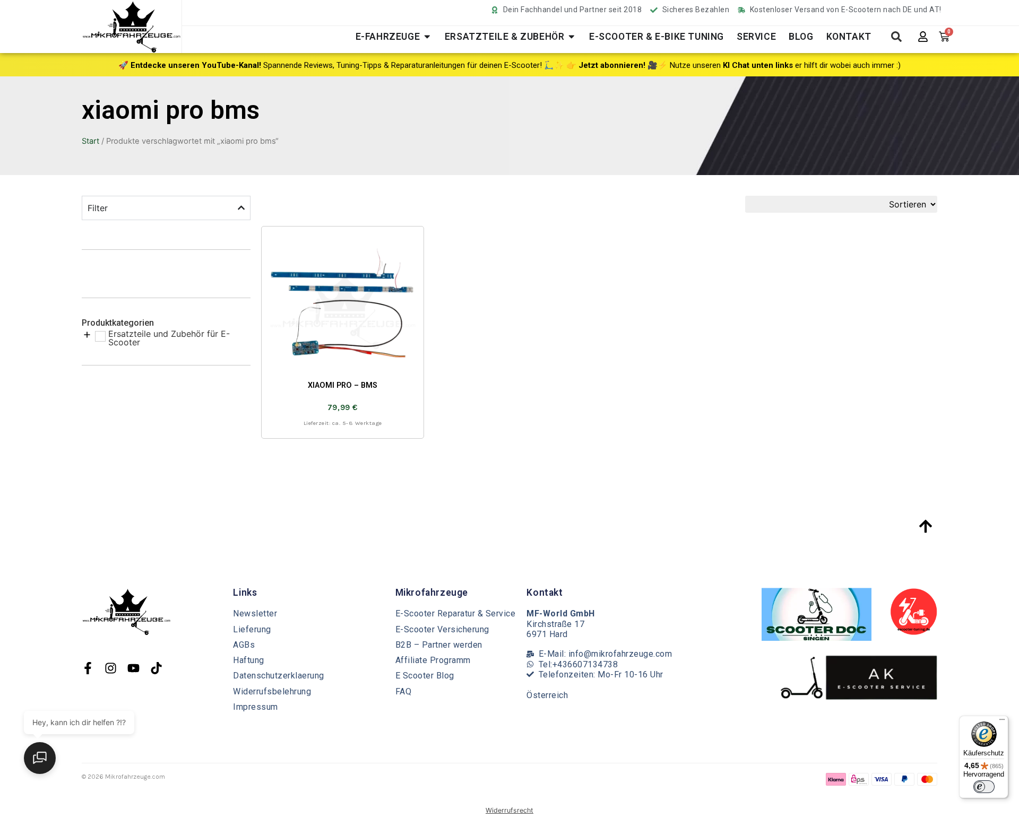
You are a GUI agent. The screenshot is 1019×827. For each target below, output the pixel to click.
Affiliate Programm (433, 660)
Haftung (248, 660)
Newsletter (255, 613)
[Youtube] (133, 668)
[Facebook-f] (88, 668)
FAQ (403, 691)
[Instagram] (111, 668)
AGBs (244, 645)
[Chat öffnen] (40, 758)
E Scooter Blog (424, 676)
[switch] (984, 786)
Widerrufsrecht (509, 810)
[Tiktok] (156, 668)
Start (90, 141)
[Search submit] (896, 36)
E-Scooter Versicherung (442, 629)
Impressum (255, 707)
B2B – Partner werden (438, 645)
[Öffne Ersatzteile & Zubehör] (571, 36)
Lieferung (252, 629)
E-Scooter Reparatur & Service (455, 613)
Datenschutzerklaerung (278, 676)
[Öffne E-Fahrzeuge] (427, 36)
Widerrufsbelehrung (272, 691)
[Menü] (1002, 722)
